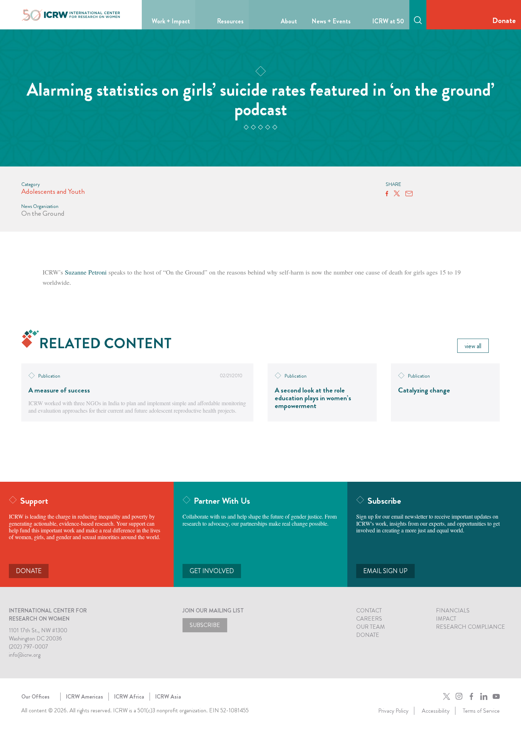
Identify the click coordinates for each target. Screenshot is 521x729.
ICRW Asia (168, 697)
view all (473, 346)
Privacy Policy (393, 711)
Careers (369, 619)
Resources (230, 21)
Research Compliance (470, 627)
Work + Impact (171, 21)
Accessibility (435, 711)
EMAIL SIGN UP (385, 571)
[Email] (409, 194)
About (289, 21)
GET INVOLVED (212, 571)
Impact (446, 619)
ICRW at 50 (388, 21)
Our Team (370, 627)
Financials (453, 610)
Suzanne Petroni (86, 272)
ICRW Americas (84, 697)
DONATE (28, 571)
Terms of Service (481, 711)
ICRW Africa (129, 697)
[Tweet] (396, 194)
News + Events (331, 21)
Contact (369, 610)
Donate (504, 20)
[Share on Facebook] (387, 194)
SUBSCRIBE (205, 625)
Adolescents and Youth (53, 191)
